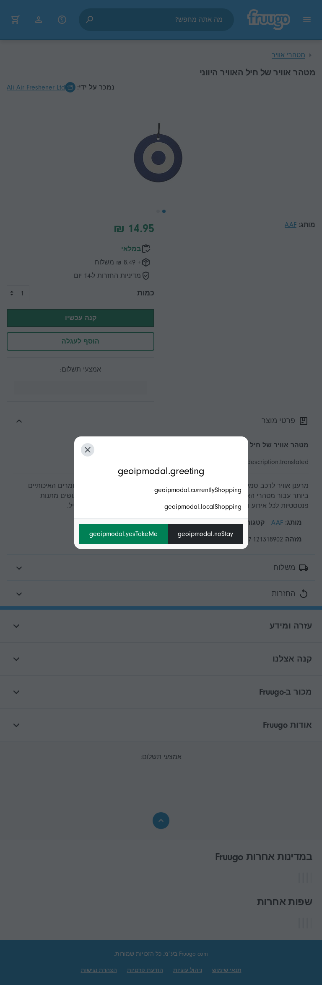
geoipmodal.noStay (205, 534)
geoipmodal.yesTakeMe (123, 534)
